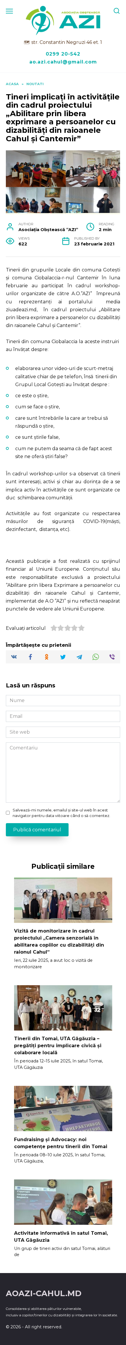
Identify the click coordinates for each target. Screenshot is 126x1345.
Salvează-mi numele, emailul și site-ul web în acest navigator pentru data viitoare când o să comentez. (61, 813)
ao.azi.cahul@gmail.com (63, 62)
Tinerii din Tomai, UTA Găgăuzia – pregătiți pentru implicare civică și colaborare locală (57, 1045)
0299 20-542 (63, 54)
